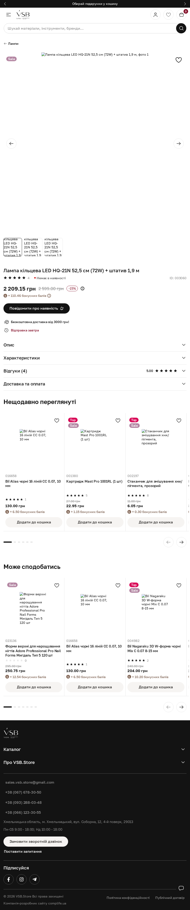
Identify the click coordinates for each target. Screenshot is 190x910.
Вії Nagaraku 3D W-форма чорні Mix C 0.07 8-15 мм (154, 648)
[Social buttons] (181, 888)
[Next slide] (179, 143)
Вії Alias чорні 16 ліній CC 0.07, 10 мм (33, 483)
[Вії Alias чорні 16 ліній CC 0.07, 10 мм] (33, 443)
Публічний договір (170, 898)
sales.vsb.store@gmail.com (29, 782)
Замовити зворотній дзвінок (36, 841)
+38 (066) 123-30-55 (23, 812)
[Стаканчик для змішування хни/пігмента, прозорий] (155, 443)
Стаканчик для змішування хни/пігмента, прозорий (154, 483)
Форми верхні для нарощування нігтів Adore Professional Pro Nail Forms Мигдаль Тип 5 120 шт (33, 650)
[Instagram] (21, 879)
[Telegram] (34, 879)
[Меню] (8, 15)
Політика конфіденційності (128, 898)
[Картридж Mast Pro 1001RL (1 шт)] (94, 443)
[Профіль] (155, 15)
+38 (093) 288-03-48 (23, 802)
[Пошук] (181, 28)
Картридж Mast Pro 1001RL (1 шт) (94, 481)
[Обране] (168, 15)
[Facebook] (8, 879)
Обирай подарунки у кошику (95, 4)
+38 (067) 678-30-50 (23, 792)
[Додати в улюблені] (179, 60)
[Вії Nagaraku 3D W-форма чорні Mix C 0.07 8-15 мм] (155, 608)
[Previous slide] (11, 143)
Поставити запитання (23, 851)
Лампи (13, 43)
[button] (95, 345)
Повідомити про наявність (34, 308)
